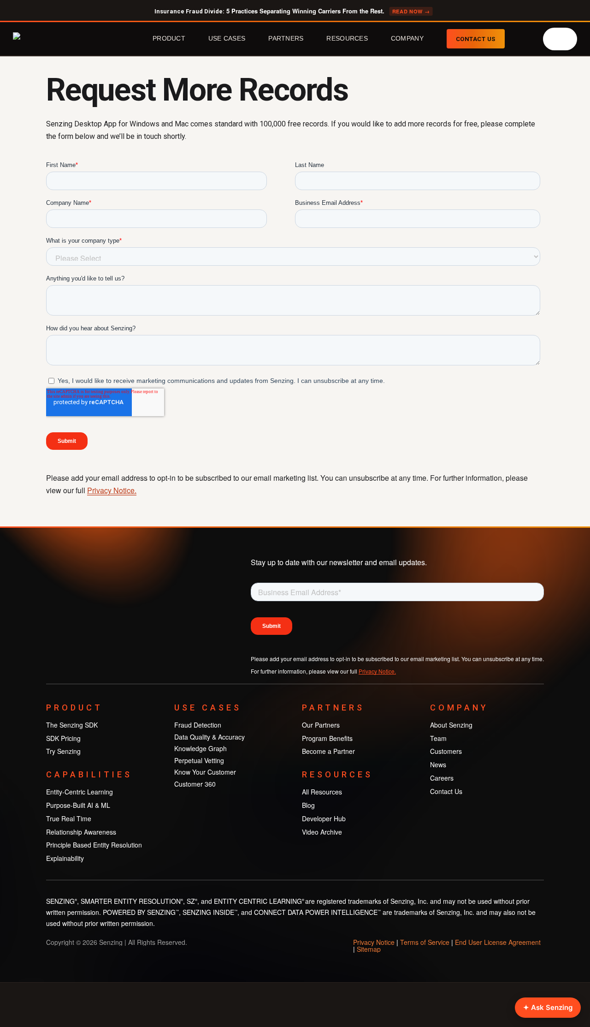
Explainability (65, 858)
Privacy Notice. (111, 490)
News (438, 764)
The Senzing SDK (72, 724)
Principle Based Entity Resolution (94, 844)
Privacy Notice (374, 942)
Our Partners (321, 724)
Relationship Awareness (81, 831)
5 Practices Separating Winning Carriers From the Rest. (292, 11)
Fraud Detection (197, 724)
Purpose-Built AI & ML (78, 805)
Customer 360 (195, 783)
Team (438, 738)
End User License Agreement (498, 942)
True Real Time (68, 818)
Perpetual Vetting (199, 760)
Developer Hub (324, 818)
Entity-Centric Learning (79, 791)
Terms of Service (424, 942)
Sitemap (369, 949)
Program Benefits (327, 738)
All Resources (322, 791)
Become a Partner (328, 751)
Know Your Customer (205, 771)
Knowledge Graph (200, 748)
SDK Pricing (63, 738)
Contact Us (446, 791)
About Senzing (451, 724)
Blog (308, 805)
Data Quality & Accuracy (209, 736)
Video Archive (322, 831)
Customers (446, 751)
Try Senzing (63, 751)
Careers (442, 777)
